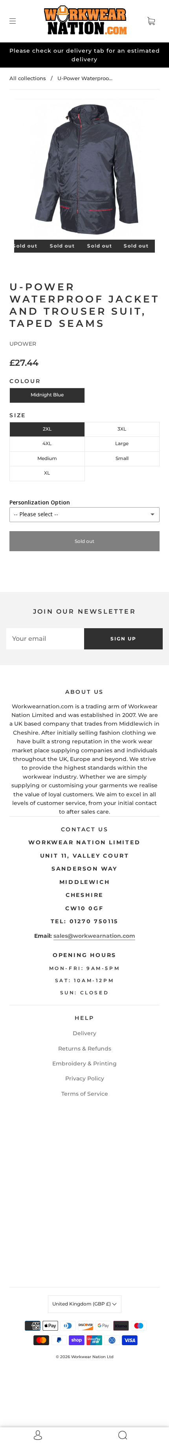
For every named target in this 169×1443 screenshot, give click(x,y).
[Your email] (45, 638)
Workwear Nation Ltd (92, 1356)
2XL (47, 429)
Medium (47, 458)
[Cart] (151, 21)
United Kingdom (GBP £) (82, 1304)
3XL (122, 429)
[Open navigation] (18, 21)
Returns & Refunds (84, 1048)
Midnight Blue (47, 395)
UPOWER (22, 343)
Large (122, 443)
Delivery (84, 1033)
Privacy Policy (84, 1078)
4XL (46, 443)
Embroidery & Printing (84, 1063)
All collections (27, 78)
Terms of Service (84, 1093)
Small (122, 458)
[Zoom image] (84, 171)
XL (47, 473)
